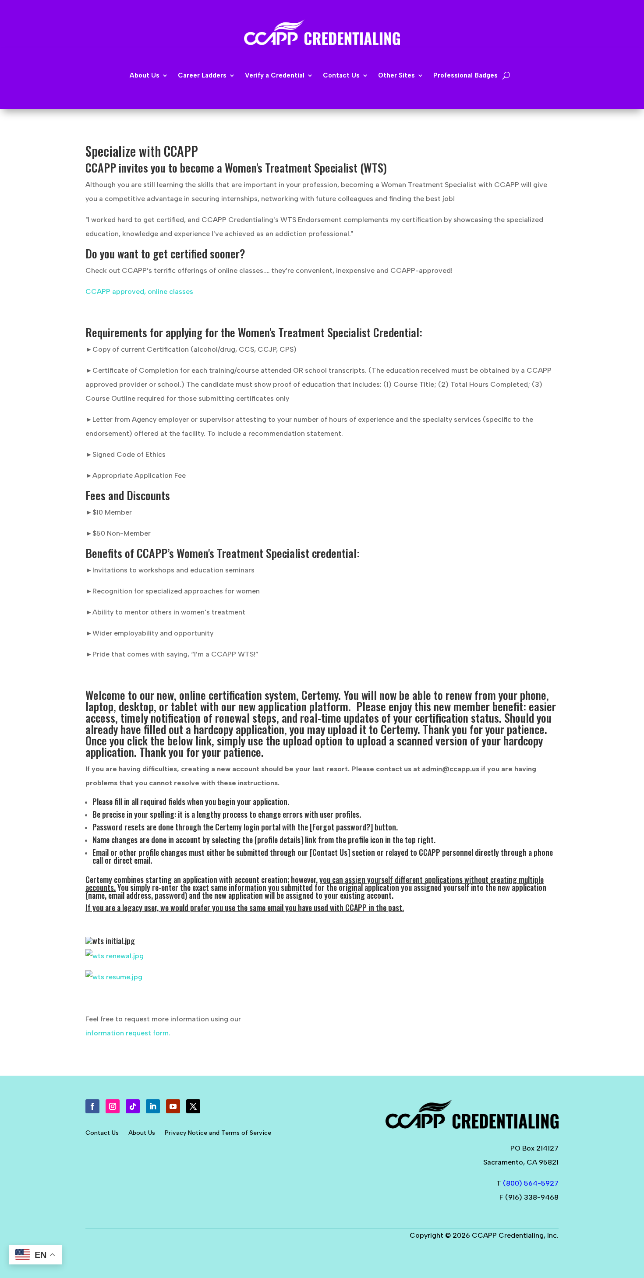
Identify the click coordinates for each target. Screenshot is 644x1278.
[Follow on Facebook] (92, 1106)
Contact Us (102, 1133)
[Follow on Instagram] (113, 1106)
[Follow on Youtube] (173, 1106)
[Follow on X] (193, 1106)
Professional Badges (465, 75)
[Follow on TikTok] (133, 1106)
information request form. (127, 1033)
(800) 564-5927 (531, 1183)
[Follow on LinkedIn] (153, 1106)
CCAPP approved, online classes (139, 291)
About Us (141, 1133)
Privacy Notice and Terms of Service (218, 1133)
